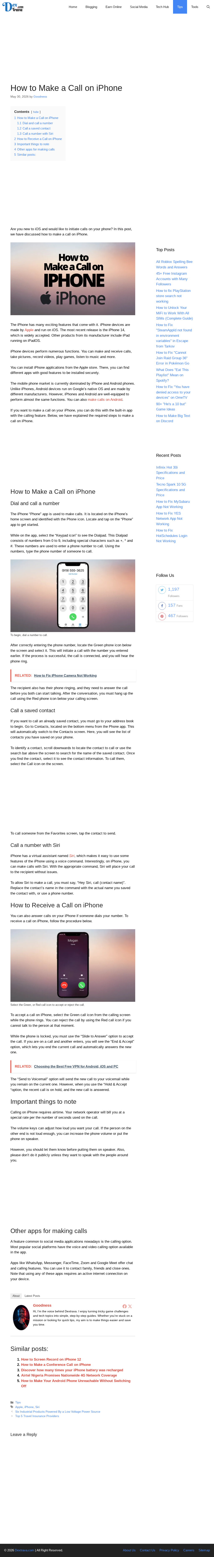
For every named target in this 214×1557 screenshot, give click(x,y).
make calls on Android (105, 400)
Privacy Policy (169, 1550)
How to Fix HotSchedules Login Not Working (171, 535)
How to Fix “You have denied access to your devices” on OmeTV (173, 392)
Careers (188, 1550)
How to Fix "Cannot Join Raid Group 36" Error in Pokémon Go (172, 358)
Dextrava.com (24, 1550)
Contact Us (147, 1550)
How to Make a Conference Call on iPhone (56, 1365)
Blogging (91, 7)
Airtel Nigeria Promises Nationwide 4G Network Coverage (69, 1375)
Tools (194, 7)
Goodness (42, 1305)
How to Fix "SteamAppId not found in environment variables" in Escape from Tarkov (174, 335)
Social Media (139, 7)
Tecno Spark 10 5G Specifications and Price (171, 489)
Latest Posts (32, 1295)
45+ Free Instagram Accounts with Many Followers (172, 279)
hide (36, 112)
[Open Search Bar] (208, 7)
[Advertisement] (107, 43)
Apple (29, 330)
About (16, 1295)
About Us (129, 1550)
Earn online (114, 7)
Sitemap (204, 1550)
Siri (37, 1407)
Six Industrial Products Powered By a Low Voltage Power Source (57, 1411)
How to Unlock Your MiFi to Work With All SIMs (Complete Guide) (174, 313)
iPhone (29, 1407)
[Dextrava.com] (14, 7)
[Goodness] (21, 1329)
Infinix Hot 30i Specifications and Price (170, 472)
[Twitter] (129, 1306)
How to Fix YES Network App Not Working (169, 518)
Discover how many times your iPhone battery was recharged (72, 1370)
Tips (180, 7)
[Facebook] (124, 1306)
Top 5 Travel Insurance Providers (37, 1416)
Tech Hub (162, 7)
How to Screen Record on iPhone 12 (51, 1359)
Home (73, 7)
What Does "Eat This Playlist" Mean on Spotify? (172, 375)
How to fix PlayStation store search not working (173, 296)
